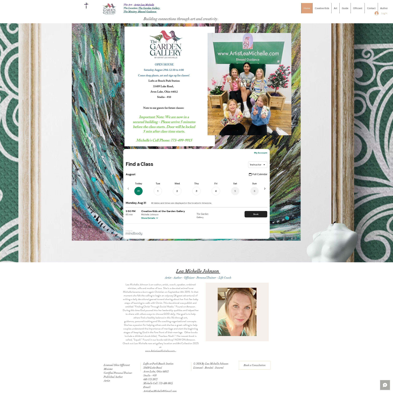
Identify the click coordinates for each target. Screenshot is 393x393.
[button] (254, 365)
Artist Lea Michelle (144, 4)
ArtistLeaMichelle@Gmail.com (160, 391)
